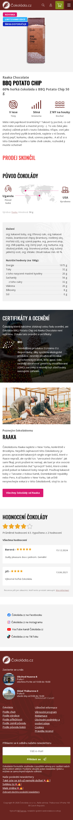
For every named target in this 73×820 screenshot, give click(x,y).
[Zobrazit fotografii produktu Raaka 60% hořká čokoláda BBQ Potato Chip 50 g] (36, 67)
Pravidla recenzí (44, 731)
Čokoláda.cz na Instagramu (26, 622)
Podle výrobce (11, 715)
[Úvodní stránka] (19, 5)
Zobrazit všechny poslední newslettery (21, 792)
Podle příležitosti (12, 719)
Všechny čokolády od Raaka (23, 492)
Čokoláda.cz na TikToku (24, 636)
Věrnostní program (46, 712)
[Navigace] (69, 5)
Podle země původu (14, 723)
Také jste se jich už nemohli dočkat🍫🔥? (27, 780)
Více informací (62, 590)
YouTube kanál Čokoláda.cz (27, 629)
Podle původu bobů (14, 727)
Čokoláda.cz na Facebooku (26, 615)
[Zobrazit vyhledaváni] (43, 5)
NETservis (21, 810)
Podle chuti (9, 711)
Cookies (39, 727)
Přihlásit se (34, 759)
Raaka (14, 212)
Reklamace (41, 715)
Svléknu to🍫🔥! (12, 784)
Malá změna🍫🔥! (13, 788)
